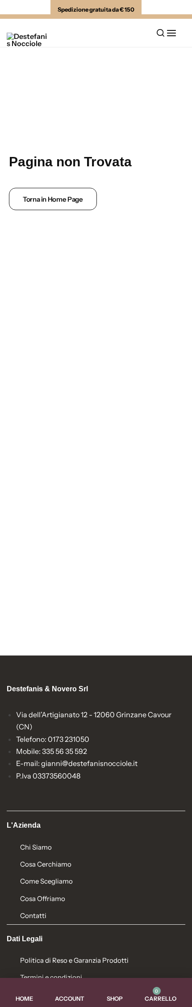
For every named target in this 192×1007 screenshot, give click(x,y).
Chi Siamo (36, 847)
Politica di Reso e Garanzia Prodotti (74, 960)
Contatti (33, 915)
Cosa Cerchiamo (45, 864)
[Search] (160, 33)
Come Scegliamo (46, 881)
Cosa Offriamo (42, 898)
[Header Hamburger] (176, 32)
